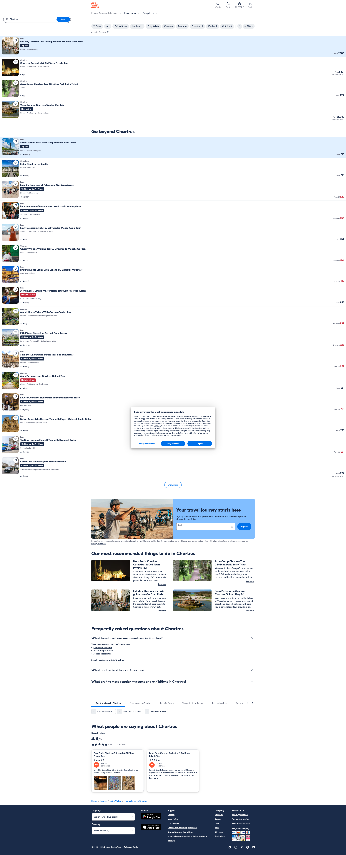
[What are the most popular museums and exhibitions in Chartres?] (252, 681)
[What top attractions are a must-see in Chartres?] (252, 638)
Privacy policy (173, 823)
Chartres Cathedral (103, 647)
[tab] (108, 703)
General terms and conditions (180, 832)
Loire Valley (115, 801)
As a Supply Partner (240, 815)
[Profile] (250, 4)
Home (94, 801)
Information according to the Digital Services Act (188, 836)
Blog (217, 823)
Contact (171, 815)
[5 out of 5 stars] (117, 760)
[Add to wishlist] (15, 40)
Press (217, 827)
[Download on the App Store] (151, 827)
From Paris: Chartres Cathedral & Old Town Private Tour (114, 754)
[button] (173, 46)
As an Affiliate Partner (241, 823)
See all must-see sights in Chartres (107, 660)
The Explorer (220, 836)
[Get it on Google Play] (151, 816)
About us (219, 815)
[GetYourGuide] (95, 5)
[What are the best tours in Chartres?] (252, 670)
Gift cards (219, 832)
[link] (173, 46)
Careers (218, 819)
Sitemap (171, 840)
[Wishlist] (218, 4)
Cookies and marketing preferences (182, 827)
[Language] (239, 4)
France (103, 801)
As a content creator (240, 819)
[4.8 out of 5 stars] (99, 744)
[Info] (108, 32)
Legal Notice (173, 819)
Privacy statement (98, 544)
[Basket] (229, 4)
